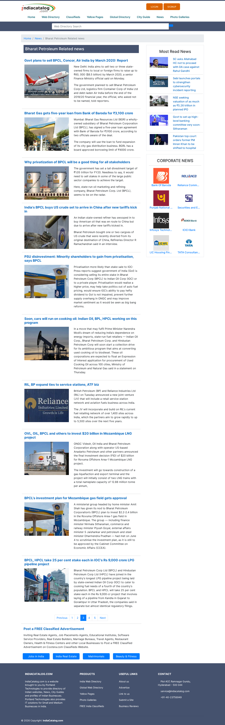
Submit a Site (126, 699)
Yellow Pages (95, 17)
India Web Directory (90, 681)
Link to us (124, 693)
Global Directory (120, 17)
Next (103, 617)
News (160, 17)
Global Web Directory (91, 687)
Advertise (124, 687)
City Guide (143, 17)
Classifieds (73, 17)
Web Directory (51, 17)
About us (124, 681)
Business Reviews (129, 706)
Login (154, 6)
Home (31, 17)
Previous (62, 617)
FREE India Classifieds (92, 706)
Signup (172, 6)
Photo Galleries (179, 17)
